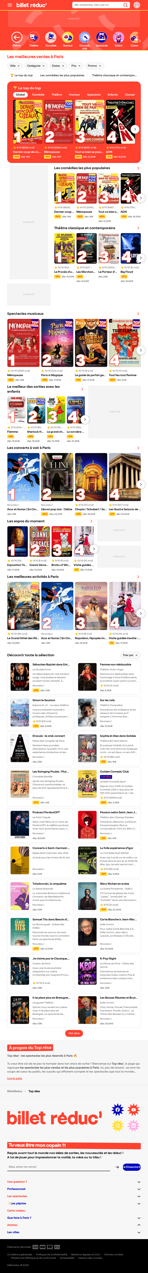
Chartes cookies (113, 1254)
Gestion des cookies (90, 1257)
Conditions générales (19, 1254)
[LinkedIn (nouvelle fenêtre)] (133, 1125)
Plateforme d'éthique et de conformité (33, 1257)
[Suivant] (135, 129)
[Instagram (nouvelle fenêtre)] (117, 1125)
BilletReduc (14, 1091)
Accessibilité (67, 1257)
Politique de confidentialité (51, 1254)
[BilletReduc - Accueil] (32, 5)
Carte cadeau (16, 1210)
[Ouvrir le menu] (11, 5)
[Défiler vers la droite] (140, 41)
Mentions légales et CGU (85, 1254)
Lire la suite (14, 1078)
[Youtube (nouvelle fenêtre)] (133, 1110)
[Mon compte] (137, 5)
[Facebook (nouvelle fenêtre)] (117, 1110)
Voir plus (74, 1033)
